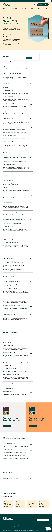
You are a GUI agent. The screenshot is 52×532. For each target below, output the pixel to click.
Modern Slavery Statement (22, 530)
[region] (26, 56)
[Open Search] (35, 5)
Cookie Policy (5, 530)
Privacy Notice (10, 530)
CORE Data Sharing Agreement (31, 530)
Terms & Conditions (15, 530)
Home (4, 9)
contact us (16, 34)
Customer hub (8, 9)
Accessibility (37, 530)
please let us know (7, 44)
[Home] (6, 4)
